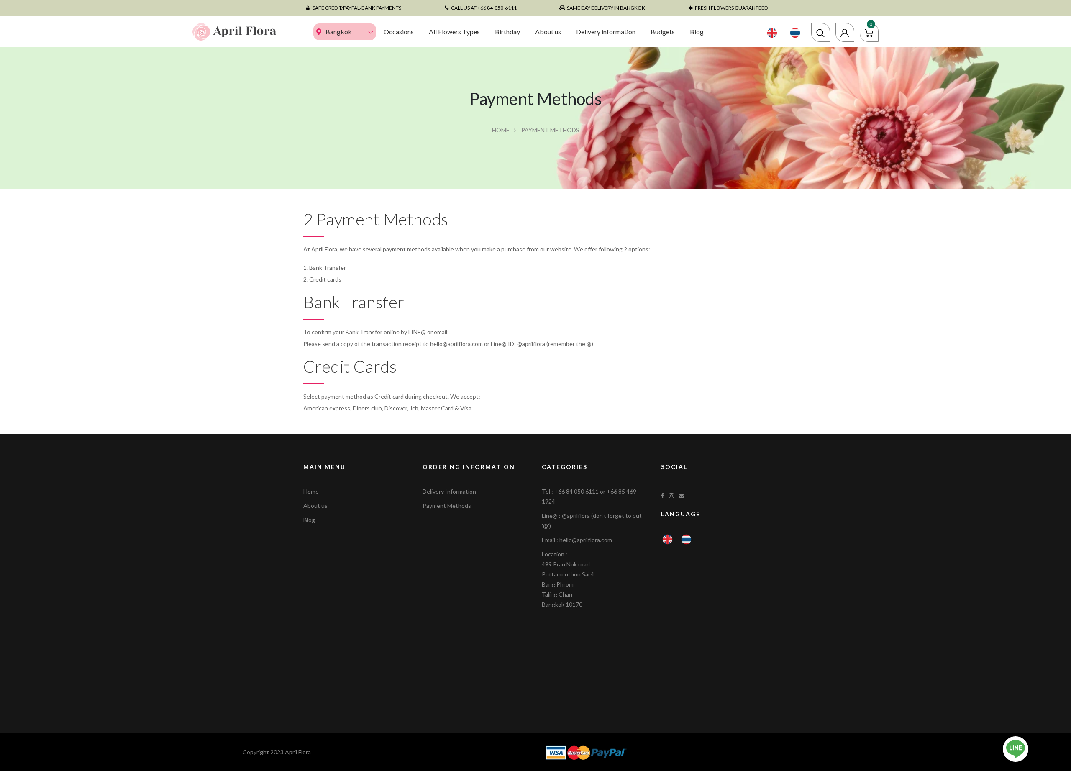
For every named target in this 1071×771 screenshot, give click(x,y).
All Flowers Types (454, 32)
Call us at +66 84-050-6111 (484, 8)
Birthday (507, 32)
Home (501, 129)
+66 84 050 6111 (576, 491)
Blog (697, 32)
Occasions (399, 32)
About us (548, 32)
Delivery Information (449, 491)
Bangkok (338, 32)
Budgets (663, 32)
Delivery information (605, 32)
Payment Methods (447, 505)
